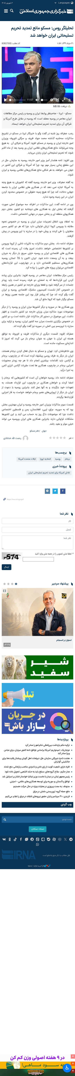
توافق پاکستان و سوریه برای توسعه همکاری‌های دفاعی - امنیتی (40, 779)
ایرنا (43, 11)
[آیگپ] (43, 837)
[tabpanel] (37, 615)
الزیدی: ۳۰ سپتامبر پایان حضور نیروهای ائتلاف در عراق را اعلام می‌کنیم (37, 794)
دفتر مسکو (34, 428)
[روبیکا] (59, 837)
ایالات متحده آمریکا (27, 456)
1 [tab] (16, 581)
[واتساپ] (37, 842)
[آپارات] (54, 837)
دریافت (60, 104)
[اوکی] (9, 837)
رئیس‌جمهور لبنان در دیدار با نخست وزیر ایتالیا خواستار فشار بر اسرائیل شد (36, 774)
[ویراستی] (26, 837)
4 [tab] (4, 581)
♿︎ (67, 1068)
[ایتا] (37, 837)
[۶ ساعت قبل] (37, 609)
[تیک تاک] (15, 837)
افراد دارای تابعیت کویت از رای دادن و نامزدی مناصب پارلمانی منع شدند (37, 764)
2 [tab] (12, 581)
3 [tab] (8, 581)
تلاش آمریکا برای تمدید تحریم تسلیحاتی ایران (49, 470)
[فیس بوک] (20, 837)
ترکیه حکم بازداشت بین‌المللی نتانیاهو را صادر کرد (47, 742)
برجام (67, 456)
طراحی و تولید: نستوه (36, 863)
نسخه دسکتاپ (37, 826)
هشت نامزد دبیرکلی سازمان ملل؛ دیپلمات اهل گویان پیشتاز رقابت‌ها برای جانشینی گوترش (36, 757)
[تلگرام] (71, 837)
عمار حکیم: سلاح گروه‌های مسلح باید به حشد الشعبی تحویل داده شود (37, 769)
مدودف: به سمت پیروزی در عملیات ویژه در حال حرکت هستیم (41, 784)
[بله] (48, 837)
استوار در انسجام (64, 637)
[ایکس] (65, 837)
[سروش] (32, 837)
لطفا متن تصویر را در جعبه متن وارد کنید (54, 551)
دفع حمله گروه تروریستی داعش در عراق (51, 789)
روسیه (58, 456)
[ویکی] (4, 837)
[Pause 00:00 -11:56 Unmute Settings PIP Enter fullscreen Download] (37, 74)
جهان (44, 428)
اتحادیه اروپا (45, 456)
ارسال (6, 564)
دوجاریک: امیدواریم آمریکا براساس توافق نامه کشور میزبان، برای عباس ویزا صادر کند (37, 749)
